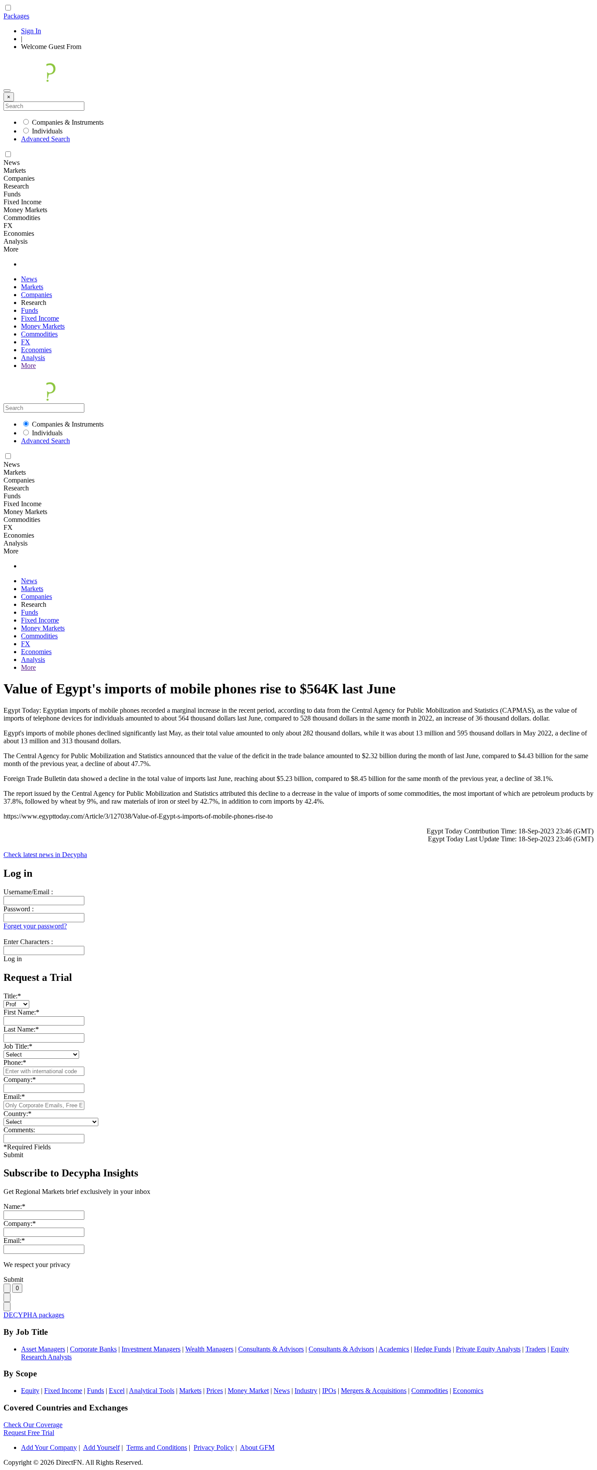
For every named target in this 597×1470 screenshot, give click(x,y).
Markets (32, 286)
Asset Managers (43, 1349)
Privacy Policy (214, 1447)
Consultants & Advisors (271, 1349)
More (28, 365)
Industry (306, 1390)
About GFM (257, 1447)
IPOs (329, 1390)
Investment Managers (150, 1349)
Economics (468, 1390)
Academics (393, 1349)
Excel (117, 1390)
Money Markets (43, 326)
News (29, 279)
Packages (16, 16)
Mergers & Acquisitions (373, 1390)
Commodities (39, 334)
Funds (29, 310)
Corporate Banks (93, 1349)
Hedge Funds (432, 1349)
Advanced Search (45, 139)
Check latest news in (45, 854)
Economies (36, 350)
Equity (30, 1390)
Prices (214, 1390)
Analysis (33, 357)
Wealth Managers (209, 1349)
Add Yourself (101, 1447)
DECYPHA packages (33, 1315)
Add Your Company (49, 1447)
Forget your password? (35, 926)
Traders (535, 1349)
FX (25, 342)
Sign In (31, 31)
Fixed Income (40, 318)
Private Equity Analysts (488, 1349)
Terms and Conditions (156, 1447)
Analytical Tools (151, 1390)
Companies (36, 294)
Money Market (248, 1390)
